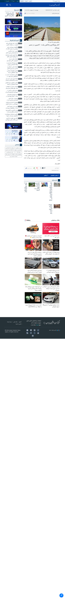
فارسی (30, 1)
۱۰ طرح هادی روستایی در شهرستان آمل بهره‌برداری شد (11, 91)
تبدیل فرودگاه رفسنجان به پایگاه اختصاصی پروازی (12, 64)
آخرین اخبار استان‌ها (14, 40)
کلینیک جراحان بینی (13, 156)
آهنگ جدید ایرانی (9, 150)
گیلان (58, 10)
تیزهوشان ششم (18, 154)
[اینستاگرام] (30, 333)
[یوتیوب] (37, 333)
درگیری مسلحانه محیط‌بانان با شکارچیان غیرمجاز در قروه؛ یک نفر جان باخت (11, 115)
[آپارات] (32, 336)
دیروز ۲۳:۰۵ (20, 98)
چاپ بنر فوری (18, 148)
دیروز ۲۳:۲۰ (20, 75)
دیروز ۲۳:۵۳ (20, 59)
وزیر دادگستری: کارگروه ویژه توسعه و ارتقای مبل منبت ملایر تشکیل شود (12, 111)
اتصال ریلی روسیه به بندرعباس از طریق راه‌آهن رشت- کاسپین (37, 186)
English (22, 1)
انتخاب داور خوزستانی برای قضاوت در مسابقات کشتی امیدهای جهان (12, 44)
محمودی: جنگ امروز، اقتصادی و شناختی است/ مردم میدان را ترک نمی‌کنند (12, 99)
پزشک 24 (18, 152)
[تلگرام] (27, 330)
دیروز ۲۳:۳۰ (20, 67)
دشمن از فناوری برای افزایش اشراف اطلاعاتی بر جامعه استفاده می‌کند (11, 84)
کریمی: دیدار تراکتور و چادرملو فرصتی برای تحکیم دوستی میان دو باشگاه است (12, 52)
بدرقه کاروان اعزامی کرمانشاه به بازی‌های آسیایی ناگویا (12, 56)
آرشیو (18, 1)
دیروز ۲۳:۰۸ (20, 82)
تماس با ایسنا (18, 324)
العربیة (26, 1)
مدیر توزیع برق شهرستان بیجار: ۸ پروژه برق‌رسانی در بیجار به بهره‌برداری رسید (12, 95)
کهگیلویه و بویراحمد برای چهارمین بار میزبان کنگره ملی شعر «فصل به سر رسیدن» (11, 48)
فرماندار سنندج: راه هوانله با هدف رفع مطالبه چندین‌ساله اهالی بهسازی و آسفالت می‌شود (12, 87)
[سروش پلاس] (30, 330)
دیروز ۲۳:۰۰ (20, 110)
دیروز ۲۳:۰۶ (20, 94)
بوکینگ (12, 154)
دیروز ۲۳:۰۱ (20, 106)
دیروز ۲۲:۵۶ (20, 118)
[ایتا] (34, 330)
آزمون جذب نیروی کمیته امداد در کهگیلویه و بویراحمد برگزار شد (12, 107)
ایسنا (54, 4)
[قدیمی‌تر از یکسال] (57, 184)
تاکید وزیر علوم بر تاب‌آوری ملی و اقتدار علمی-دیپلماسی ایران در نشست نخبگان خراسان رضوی (12, 119)
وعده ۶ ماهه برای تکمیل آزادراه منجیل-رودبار (25, 187)
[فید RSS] (27, 333)
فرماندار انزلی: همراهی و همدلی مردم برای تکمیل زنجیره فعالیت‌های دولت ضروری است (12, 68)
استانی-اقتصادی (54, 175)
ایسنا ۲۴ (13, 1)
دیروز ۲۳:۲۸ (20, 71)
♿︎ (61, 595)
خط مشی (15, 322)
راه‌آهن (45, 175)
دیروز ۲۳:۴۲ (20, 63)
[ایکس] (34, 333)
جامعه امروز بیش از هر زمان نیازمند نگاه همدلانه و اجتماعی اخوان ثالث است (11, 80)
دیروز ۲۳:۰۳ (20, 102)
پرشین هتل (7, 154)
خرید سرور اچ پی (9, 152)
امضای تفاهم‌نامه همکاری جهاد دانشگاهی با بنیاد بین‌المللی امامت (12, 72)
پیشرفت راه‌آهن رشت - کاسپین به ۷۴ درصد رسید (50, 209)
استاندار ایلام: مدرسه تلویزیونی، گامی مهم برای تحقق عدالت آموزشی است (12, 60)
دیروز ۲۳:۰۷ (20, 90)
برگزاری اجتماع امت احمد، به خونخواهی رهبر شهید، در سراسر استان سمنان (12, 76)
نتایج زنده (7, 1)
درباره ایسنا (9, 322)
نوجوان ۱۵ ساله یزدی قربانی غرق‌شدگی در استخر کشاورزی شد (11, 103)
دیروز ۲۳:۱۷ (20, 78)
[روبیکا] (37, 330)
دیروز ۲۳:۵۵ (20, 51)
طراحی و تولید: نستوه (53, 330)
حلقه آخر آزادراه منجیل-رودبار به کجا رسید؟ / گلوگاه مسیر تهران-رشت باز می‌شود (50, 191)
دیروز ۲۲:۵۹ (20, 114)
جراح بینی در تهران (17, 150)
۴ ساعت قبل (20, 43)
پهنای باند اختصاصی (10, 148)
